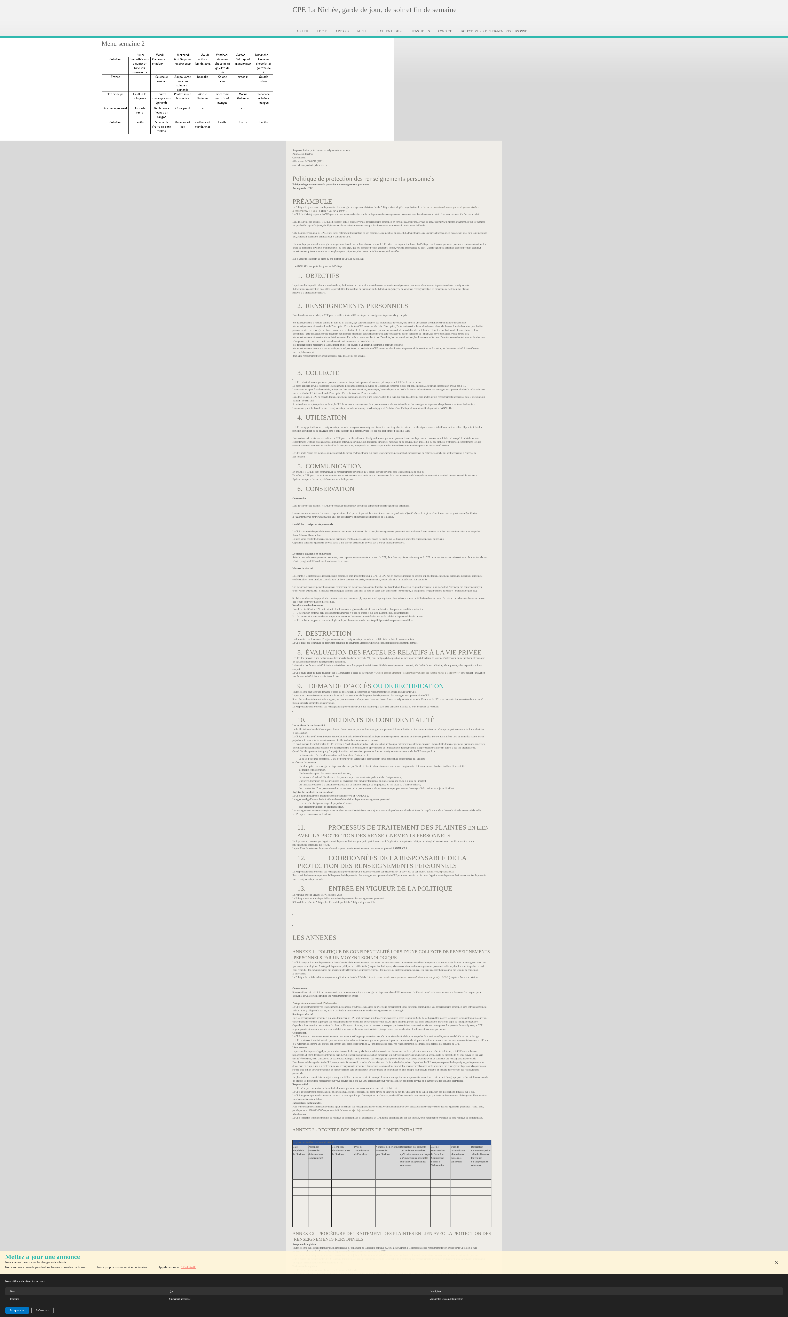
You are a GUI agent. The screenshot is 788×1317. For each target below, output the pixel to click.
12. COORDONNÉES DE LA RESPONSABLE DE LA (382, 858)
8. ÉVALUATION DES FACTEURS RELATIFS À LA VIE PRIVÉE (389, 652)
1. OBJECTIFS (318, 275)
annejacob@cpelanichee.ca (441, 871)
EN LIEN (478, 828)
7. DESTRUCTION (324, 633)
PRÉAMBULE (312, 201)
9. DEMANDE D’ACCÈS (334, 686)
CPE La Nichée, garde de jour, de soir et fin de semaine (374, 10)
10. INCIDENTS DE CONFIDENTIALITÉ (365, 719)
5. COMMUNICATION (329, 466)
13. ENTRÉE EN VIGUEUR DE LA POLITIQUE (374, 888)
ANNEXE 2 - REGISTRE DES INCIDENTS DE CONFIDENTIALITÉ (357, 1129)
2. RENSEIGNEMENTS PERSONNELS (352, 305)
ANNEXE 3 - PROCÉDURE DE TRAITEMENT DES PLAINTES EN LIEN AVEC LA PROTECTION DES (391, 1233)
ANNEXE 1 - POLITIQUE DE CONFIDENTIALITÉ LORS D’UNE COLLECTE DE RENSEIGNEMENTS (391, 951)
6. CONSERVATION (325, 488)
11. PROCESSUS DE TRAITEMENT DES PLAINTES (382, 827)
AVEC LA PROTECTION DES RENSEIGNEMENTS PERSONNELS (373, 836)
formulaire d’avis (351, 755)
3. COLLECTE (318, 372)
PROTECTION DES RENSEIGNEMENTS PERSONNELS (377, 865)
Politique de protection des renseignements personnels (363, 178)
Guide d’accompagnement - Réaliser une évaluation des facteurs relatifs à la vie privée (417, 672)
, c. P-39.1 (304, 210)
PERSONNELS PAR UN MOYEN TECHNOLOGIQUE (344, 957)
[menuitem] (302, 31)
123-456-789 (188, 1267)
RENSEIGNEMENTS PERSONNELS (327, 1239)
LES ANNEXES (314, 937)
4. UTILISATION (321, 417)
